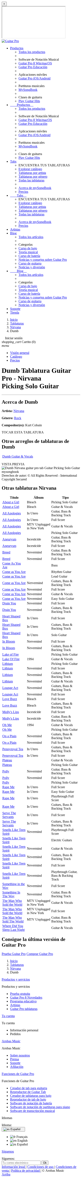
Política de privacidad (26, 1170)
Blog (13, 233)
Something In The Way (11, 894)
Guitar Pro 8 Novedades (26, 997)
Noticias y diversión (32, 267)
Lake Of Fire (11, 659)
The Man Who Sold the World (12, 902)
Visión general (19, 353)
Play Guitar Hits (29, 101)
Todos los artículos (31, 237)
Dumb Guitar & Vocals (17, 456)
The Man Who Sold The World (13, 919)
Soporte (15, 308)
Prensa (14, 1059)
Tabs (13, 161)
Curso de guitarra (30, 263)
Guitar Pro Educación (33, 67)
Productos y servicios (16, 979)
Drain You (9, 603)
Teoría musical (28, 252)
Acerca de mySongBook (35, 188)
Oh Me (7, 725)
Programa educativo (23, 1001)
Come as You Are (14, 572)
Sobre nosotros (20, 1055)
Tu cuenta (8, 1016)
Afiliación (16, 1066)
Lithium (7, 663)
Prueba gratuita (20, 993)
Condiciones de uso (40, 1167)
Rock (17, 418)
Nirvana (18, 411)
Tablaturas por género (33, 176)
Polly (5, 771)
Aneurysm (9, 539)
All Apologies (11, 513)
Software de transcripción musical (32, 1111)
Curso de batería (29, 256)
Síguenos (8, 1151)
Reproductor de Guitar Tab (28, 1092)
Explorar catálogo (30, 169)
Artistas (15, 229)
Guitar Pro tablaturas (23, 1009)
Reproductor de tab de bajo (28, 1099)
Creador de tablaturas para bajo (30, 1095)
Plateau (7, 760)
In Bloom (8, 641)
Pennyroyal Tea (12, 749)
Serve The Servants (9, 815)
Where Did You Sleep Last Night (13, 927)
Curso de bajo (28, 248)
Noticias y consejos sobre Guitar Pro (43, 259)
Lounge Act (10, 688)
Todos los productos (32, 52)
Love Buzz (9, 699)
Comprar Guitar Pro (39, 954)
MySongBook (28, 89)
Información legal (14, 1167)
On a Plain (9, 736)
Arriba (6, 1174)
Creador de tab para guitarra (28, 1088)
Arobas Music (11, 1041)
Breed (6, 552)
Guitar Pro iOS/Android (34, 78)
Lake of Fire (10, 654)
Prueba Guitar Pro (14, 954)
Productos (16, 48)
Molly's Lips (10, 712)
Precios (23, 191)
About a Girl (10, 502)
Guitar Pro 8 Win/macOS (35, 63)
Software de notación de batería (31, 1103)
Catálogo (16, 356)
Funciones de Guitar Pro (18, 1074)
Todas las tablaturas (31, 180)
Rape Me (8, 787)
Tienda (14, 312)
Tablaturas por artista (32, 173)
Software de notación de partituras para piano (40, 1107)
